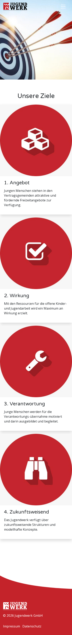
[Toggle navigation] (63, 7)
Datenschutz (31, 626)
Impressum (11, 626)
